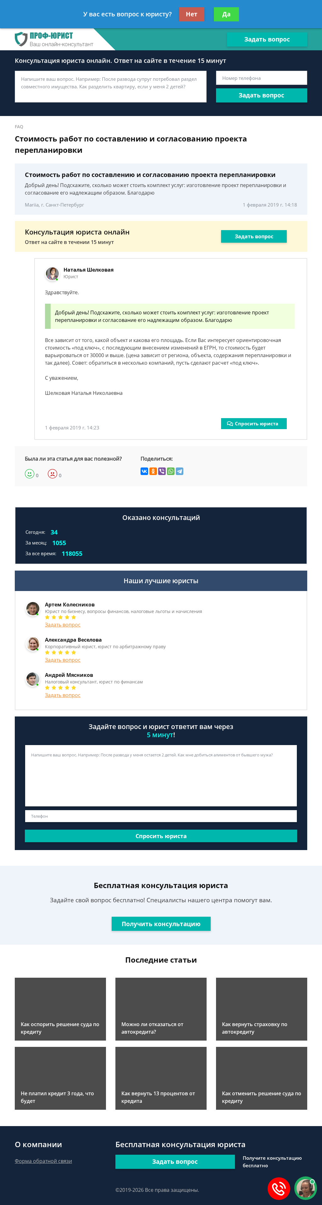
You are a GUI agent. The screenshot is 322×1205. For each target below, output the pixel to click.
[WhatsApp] (171, 471)
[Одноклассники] (153, 471)
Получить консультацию (161, 924)
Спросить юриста (256, 423)
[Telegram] (179, 471)
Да (226, 14)
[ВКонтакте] (144, 471)
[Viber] (162, 471)
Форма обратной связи (43, 1161)
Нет (191, 14)
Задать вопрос (267, 39)
